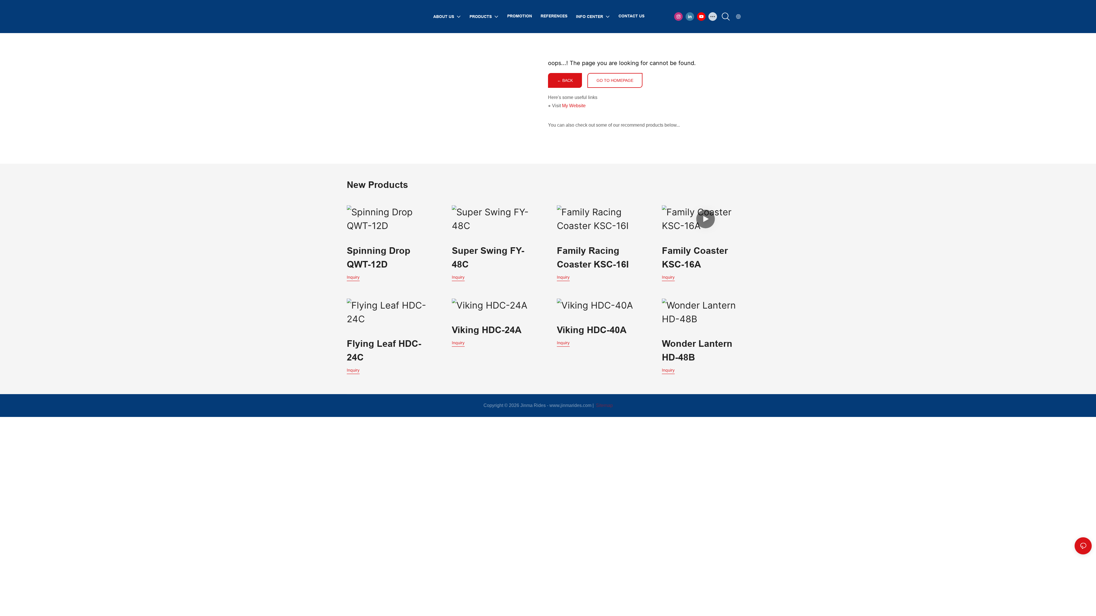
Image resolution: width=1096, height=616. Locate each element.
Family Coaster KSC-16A (695, 257)
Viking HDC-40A (591, 330)
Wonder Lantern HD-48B (697, 350)
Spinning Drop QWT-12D (378, 257)
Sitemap (604, 405)
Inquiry (353, 277)
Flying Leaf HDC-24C (384, 350)
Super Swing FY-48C (488, 257)
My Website (574, 105)
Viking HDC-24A (486, 330)
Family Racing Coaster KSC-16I (593, 257)
